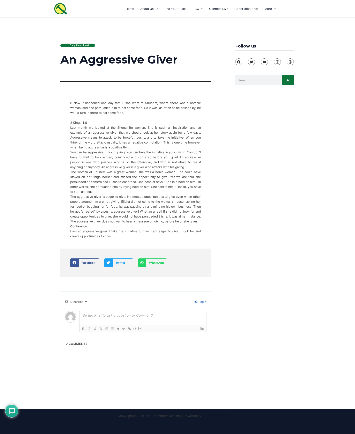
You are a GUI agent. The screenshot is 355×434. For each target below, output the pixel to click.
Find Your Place (175, 9)
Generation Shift (246, 9)
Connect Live (218, 9)
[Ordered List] (106, 328)
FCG (196, 9)
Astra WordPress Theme (219, 416)
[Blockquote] (118, 328)
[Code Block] (124, 328)
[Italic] (89, 328)
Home (130, 9)
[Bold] (83, 328)
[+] (140, 328)
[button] (84, 262)
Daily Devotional (79, 45)
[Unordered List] (112, 328)
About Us (147, 9)
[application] (156, 9)
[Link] (129, 328)
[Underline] (95, 328)
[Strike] (101, 328)
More (268, 9)
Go (288, 80)
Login (202, 301)
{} (134, 328)
